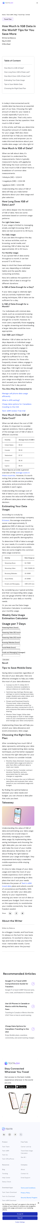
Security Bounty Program (29, 1199)
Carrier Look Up (26, 1147)
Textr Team (6, 1147)
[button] (37, 3)
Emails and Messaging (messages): (13, 652)
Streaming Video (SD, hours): (11, 632)
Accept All (20, 1214)
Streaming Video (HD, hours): (11, 637)
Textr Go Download (8, 1196)
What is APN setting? (11, 400)
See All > (23, 1157)
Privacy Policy (26, 1193)
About (23, 1169)
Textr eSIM (10, 14)
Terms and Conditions (29, 1188)
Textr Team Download (9, 1192)
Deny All (20, 1218)
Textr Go (5, 1155)
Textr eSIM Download (9, 1200)
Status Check (6, 1182)
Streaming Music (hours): (10, 627)
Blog (15, 14)
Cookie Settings (20, 1222)
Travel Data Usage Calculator (27, 1152)
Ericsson (5, 520)
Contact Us (24, 1173)
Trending (5, 1173)
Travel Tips (21, 14)
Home (3, 14)
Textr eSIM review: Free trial (13, 411)
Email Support (25, 1178)
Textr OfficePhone (8, 1159)
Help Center (6, 1178)
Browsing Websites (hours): (11, 642)
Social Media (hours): (9, 647)
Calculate (6, 660)
